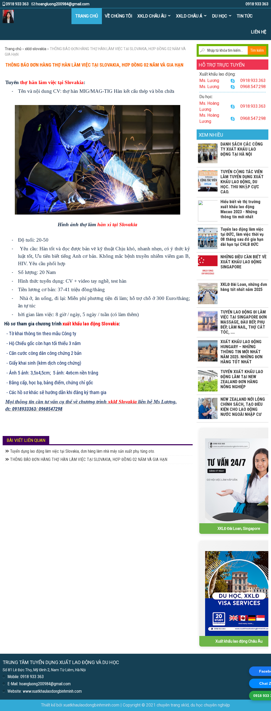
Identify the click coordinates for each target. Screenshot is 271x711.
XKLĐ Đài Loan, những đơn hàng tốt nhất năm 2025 (243, 287)
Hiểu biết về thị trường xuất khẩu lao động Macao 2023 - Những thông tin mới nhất (240, 209)
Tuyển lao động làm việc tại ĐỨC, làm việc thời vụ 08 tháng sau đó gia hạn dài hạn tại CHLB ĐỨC (242, 237)
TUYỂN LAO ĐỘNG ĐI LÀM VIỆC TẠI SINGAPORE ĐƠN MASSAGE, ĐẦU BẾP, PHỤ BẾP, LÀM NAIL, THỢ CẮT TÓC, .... (243, 322)
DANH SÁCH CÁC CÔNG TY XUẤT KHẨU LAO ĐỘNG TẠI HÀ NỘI (241, 149)
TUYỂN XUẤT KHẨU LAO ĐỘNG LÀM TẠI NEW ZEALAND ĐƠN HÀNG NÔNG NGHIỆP (241, 379)
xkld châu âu (151, 16)
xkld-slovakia (35, 49)
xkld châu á (189, 16)
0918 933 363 (17, 4)
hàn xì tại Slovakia (117, 224)
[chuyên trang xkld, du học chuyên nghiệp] (8, 16)
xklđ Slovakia (122, 401)
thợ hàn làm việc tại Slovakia (51, 82)
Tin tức (244, 16)
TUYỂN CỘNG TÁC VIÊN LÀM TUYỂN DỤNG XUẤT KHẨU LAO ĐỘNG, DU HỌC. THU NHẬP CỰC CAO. (242, 181)
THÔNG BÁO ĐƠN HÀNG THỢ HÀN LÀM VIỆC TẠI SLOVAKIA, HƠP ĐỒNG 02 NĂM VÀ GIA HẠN (88, 459)
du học (219, 16)
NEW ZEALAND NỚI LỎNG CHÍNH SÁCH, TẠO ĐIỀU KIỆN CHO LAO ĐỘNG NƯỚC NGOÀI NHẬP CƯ (242, 407)
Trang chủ (86, 16)
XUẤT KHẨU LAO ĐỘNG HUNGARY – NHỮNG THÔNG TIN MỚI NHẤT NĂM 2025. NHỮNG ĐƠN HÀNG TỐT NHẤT (241, 351)
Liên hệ (258, 31)
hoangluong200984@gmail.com (62, 4)
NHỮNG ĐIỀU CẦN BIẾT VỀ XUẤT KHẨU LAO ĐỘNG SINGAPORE (243, 261)
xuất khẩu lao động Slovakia (90, 324)
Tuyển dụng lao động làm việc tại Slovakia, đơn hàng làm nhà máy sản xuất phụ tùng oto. (82, 451)
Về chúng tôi (118, 16)
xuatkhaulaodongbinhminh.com (91, 705)
